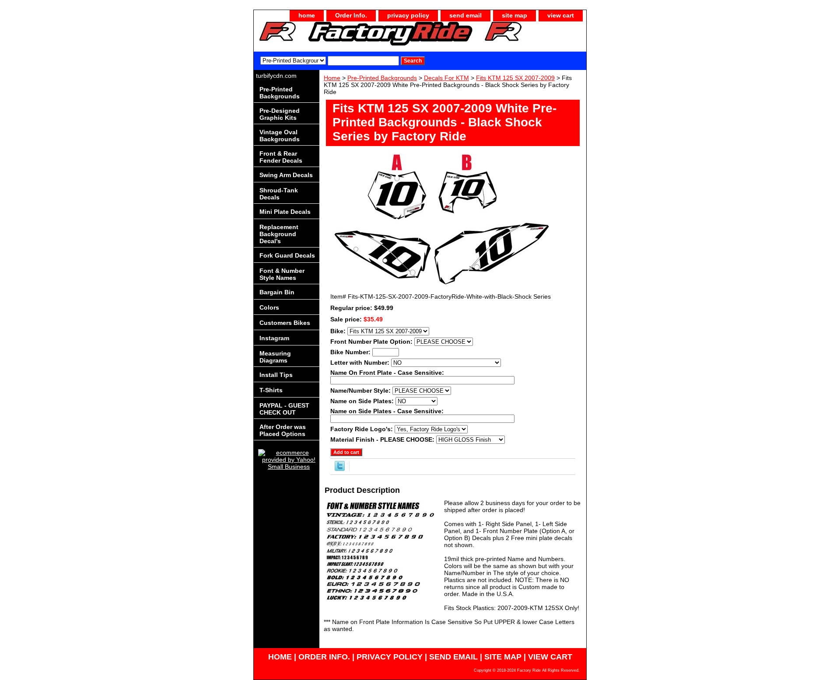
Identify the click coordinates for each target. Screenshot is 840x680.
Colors (269, 307)
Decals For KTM (446, 77)
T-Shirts (271, 390)
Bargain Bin (276, 292)
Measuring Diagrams (275, 357)
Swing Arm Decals (286, 174)
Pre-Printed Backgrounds (382, 77)
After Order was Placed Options (282, 430)
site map (514, 15)
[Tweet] (340, 468)
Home (332, 77)
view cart (560, 15)
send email (465, 15)
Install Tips (276, 374)
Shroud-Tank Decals (278, 194)
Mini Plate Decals (285, 211)
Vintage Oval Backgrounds (279, 136)
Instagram (274, 338)
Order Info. (351, 15)
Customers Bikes (284, 322)
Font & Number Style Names (281, 274)
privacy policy (408, 15)
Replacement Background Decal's (278, 233)
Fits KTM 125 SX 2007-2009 (515, 77)
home (306, 15)
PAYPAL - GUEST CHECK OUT (284, 409)
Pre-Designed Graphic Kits (279, 114)
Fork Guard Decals (287, 255)
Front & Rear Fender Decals (280, 157)
